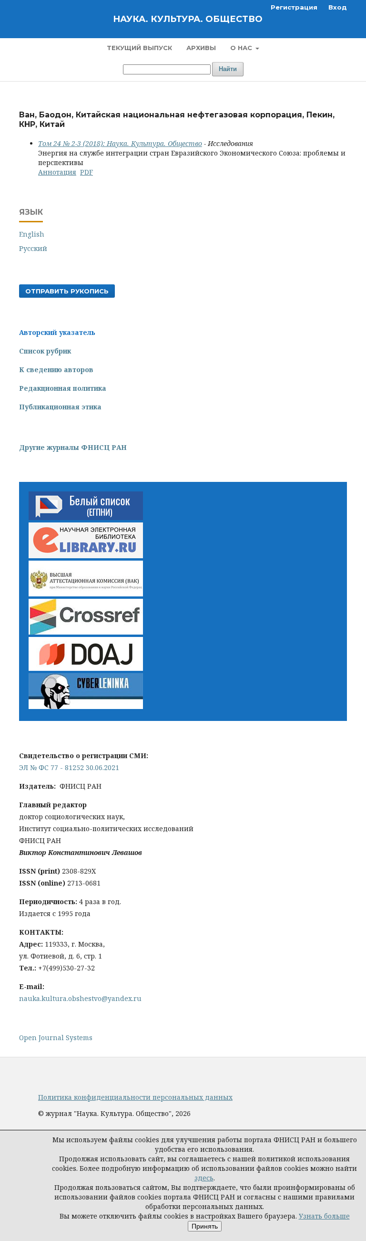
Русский (33, 248)
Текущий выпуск (139, 48)
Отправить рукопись (67, 291)
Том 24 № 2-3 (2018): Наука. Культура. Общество (120, 143)
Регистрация (294, 7)
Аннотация (57, 172)
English (31, 234)
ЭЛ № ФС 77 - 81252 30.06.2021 (69, 767)
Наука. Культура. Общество (188, 19)
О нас (242, 48)
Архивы (201, 48)
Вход (337, 7)
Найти (228, 69)
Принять (205, 1226)
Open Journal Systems (55, 1037)
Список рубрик (45, 350)
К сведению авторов (56, 369)
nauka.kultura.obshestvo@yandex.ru (80, 998)
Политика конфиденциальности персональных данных (135, 1097)
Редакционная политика (62, 388)
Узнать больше (324, 1215)
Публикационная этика (60, 406)
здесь (204, 1177)
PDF (86, 172)
